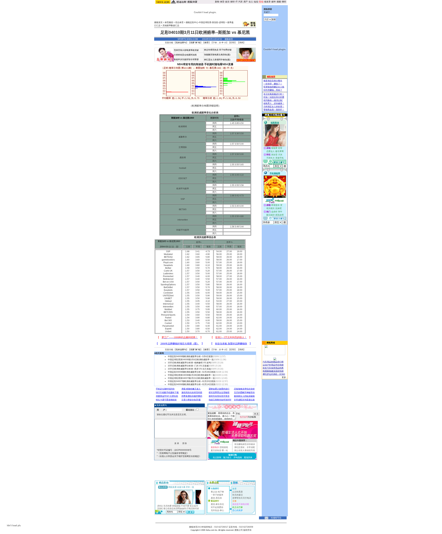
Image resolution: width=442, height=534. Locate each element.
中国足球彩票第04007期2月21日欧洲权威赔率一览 (191, 378)
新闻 (217, 2)
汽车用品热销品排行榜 (273, 362)
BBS (284, 2)
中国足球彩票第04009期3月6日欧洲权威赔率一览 (191, 359)
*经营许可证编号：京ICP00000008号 (174, 450)
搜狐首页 (158, 22)
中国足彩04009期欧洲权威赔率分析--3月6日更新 (190, 356)
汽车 (240, 2)
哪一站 (225, 450)
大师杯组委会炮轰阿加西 (185, 55)
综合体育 (179, 22)
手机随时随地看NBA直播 (218, 64)
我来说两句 (181, 42)
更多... (284, 377)
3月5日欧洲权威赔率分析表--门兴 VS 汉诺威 (188, 366)
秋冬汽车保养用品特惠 (273, 368)
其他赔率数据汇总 (171, 25)
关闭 (241, 42)
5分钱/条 (248, 417)
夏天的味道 (216, 450)
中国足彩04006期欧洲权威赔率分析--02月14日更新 (191, 384)
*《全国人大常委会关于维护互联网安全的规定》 (179, 456)
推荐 (206, 42)
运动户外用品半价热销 (273, 365)
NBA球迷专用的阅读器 (190, 64)
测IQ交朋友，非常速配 (244, 447)
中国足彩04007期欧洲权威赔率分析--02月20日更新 (191, 381)
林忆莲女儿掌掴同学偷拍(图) (217, 59)
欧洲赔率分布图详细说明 (205, 105)
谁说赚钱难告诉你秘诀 (244, 444)
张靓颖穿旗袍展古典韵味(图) (217, 54)
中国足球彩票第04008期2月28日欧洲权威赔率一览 (191, 375)
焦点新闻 (217, 457)
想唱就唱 (224, 447)
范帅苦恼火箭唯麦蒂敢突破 (186, 50)
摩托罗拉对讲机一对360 (274, 374)
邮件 (274, 2)
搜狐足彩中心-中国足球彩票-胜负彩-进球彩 (205, 22)
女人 (251, 2)
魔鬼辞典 (248, 457)
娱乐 (227, 2)
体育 (222, 2)
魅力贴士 (227, 457)
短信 (256, 2)
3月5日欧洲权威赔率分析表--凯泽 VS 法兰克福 (189, 369)
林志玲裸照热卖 (211, 50)
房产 (246, 2)
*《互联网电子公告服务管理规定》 (173, 453)
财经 (232, 2)
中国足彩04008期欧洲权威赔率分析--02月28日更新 (191, 372)
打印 (232, 42)
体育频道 (169, 22)
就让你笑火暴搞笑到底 (244, 450)
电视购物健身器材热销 (273, 371)
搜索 (279, 2)
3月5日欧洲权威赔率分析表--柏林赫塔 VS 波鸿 (189, 362)
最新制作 (215, 447)
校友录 (267, 2)
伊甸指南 (238, 457)
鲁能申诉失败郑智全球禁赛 (186, 59)
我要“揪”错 (195, 42)
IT (236, 2)
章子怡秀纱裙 (225, 50)
